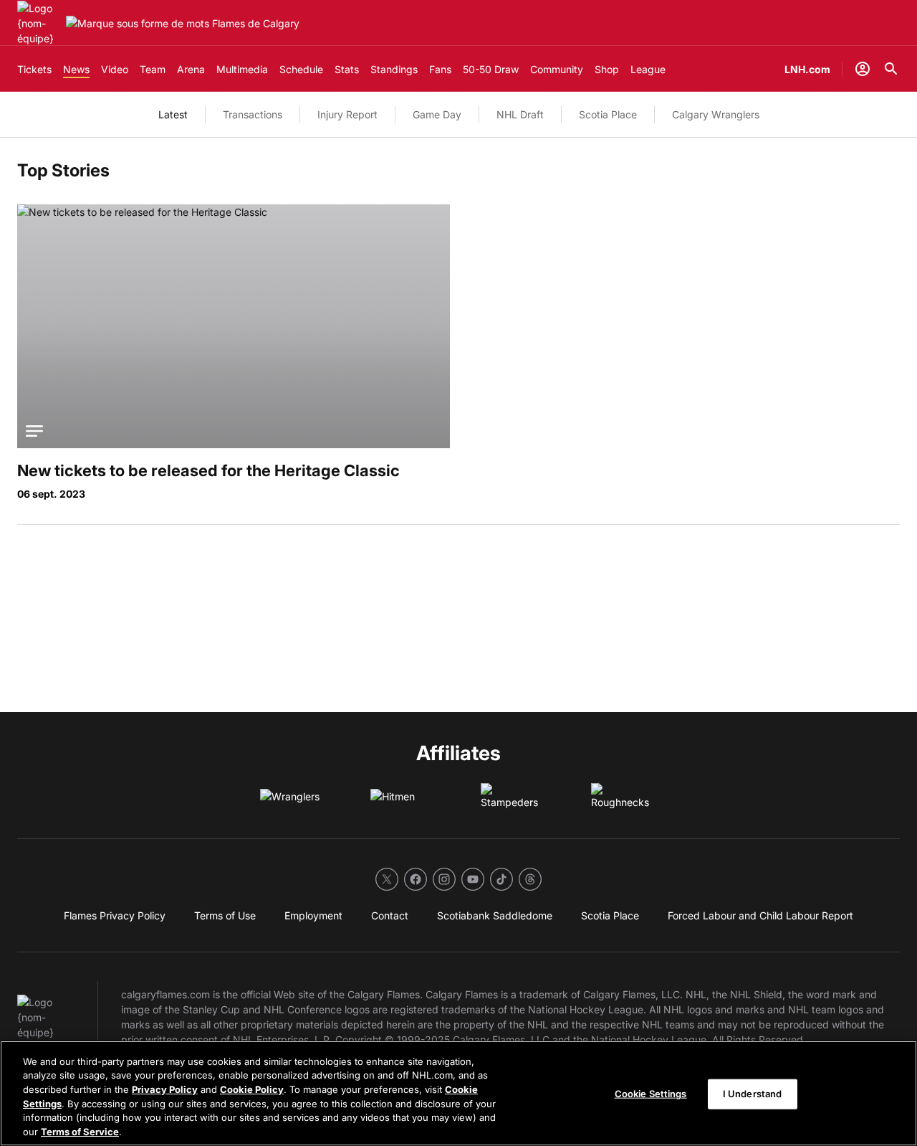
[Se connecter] (862, 68)
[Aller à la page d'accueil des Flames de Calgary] (38, 23)
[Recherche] (891, 68)
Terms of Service (80, 1131)
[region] (458, 1093)
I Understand (752, 1093)
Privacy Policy (165, 1089)
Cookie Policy (252, 1089)
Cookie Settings (651, 1093)
